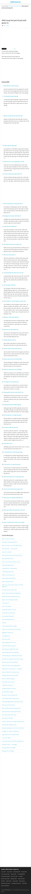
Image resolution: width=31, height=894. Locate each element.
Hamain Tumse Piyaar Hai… (8, 575)
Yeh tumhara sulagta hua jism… (9, 724)
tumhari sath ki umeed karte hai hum (13, 348)
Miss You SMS (14, 876)
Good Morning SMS (5, 876)
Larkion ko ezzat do (7, 552)
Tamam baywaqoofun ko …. (9, 619)
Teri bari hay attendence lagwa (9, 626)
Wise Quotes (22, 881)
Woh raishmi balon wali (7, 558)
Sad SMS (21, 876)
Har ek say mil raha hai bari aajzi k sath (13, 489)
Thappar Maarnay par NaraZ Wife (10, 675)
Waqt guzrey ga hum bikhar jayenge (12, 404)
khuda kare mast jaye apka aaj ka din (11, 596)
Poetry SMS (18, 6)
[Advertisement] (9, 13)
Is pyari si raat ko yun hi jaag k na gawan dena (13, 721)
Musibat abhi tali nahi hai (10, 340)
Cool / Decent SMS (5, 874)
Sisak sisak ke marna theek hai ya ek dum (12, 555)
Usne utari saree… (6, 639)
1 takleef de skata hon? (7, 685)
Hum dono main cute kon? (8, 682)
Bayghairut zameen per (7, 632)
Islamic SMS (8, 881)
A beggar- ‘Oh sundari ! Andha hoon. (10, 731)
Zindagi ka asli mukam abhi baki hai (12, 216)
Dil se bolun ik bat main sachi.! (9, 715)
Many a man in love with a (8, 539)
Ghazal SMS (13, 874)
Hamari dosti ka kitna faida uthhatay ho (11, 593)
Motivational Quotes (5, 883)
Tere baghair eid (6, 636)
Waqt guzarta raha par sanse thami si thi (13, 392)
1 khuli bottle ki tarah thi (8, 571)
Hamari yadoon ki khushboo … (9, 578)
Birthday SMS (14, 878)
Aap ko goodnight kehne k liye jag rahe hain (12, 701)
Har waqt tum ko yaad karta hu (11, 382)
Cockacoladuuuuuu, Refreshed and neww (12, 655)
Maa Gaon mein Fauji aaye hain (9, 695)
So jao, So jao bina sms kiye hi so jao (11, 562)
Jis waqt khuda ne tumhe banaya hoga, (13, 452)
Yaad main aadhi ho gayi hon (9, 645)
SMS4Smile (15, 1)
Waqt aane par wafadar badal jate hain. (13, 497)
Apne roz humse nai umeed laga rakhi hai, (12, 545)
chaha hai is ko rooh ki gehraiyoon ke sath (14, 161)
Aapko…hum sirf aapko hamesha (10, 599)
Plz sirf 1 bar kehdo (6, 606)
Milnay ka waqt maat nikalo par (11, 317)
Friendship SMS (16, 871)
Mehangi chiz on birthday (8, 751)
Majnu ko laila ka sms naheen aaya (10, 672)
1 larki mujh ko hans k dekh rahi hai (10, 698)
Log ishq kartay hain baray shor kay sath (13, 272)
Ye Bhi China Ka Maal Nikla (8, 613)
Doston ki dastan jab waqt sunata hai (13, 174)
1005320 (4, 622)
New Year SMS (21, 878)
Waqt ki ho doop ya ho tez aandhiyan (13, 369)
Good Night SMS (21, 874)
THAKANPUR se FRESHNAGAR (9, 568)
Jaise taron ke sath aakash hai (11, 329)
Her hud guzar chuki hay (9, 285)
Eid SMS (3, 881)
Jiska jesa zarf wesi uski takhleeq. (10, 662)
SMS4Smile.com (8, 890)
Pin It (14, 49)
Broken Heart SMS (5, 878)
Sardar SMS (15, 881)
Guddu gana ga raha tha (8, 565)
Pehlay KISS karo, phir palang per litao (11, 665)
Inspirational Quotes (16, 883)
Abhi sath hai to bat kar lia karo (11, 85)
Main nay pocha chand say (8, 705)
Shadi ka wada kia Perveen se (9, 642)
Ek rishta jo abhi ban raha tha (11, 427)
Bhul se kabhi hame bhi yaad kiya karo (11, 708)
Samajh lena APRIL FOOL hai (9, 609)
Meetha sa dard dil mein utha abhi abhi (13, 116)
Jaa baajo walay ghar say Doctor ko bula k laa (13, 728)
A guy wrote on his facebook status (10, 734)
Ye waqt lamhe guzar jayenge (11, 96)
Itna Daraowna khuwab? (8, 616)
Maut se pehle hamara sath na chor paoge (14, 522)
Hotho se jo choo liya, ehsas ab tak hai (11, 629)
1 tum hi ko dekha (6, 738)
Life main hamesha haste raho (9, 590)
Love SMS (3, 871)
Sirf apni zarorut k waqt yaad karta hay (11, 711)
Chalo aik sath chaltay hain (10, 226)
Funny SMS (9, 871)
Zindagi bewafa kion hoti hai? (9, 688)
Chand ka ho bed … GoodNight (9, 744)
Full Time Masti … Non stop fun (9, 548)
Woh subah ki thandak (7, 718)
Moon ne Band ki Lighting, (8, 678)
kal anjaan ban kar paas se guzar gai (12, 244)
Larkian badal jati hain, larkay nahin (10, 652)
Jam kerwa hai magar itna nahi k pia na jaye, (12, 659)
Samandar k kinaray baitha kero (9, 542)
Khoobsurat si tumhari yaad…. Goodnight (12, 668)
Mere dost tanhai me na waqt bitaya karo (14, 476)
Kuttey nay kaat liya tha (7, 581)
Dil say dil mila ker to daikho (8, 747)
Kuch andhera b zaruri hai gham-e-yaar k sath (15, 301)
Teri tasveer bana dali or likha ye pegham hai (13, 741)
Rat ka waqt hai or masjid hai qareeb (13, 415)
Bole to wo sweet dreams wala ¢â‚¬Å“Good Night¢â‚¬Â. (12, 585)
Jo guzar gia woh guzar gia (10, 145)
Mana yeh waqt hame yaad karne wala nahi (14, 510)
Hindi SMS (24, 883)
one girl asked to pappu (7, 692)
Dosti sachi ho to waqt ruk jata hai (12, 464)
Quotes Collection (5, 885)
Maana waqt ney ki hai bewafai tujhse (13, 359)
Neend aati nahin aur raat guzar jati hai (13, 203)
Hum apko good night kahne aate (10, 649)
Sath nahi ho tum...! (8, 443)
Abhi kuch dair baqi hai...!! (10, 254)
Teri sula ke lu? (5, 603)
